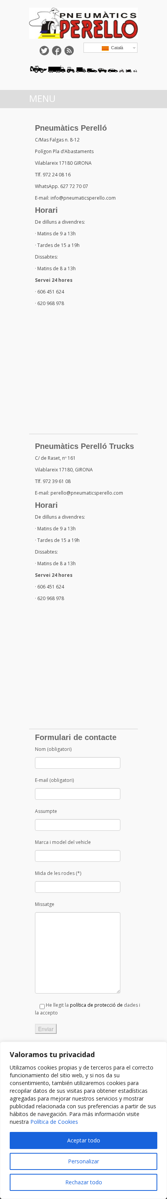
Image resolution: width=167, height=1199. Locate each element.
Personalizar (83, 1161)
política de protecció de (96, 1005)
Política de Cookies (54, 1121)
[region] (83, 1120)
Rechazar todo (83, 1182)
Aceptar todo (83, 1140)
